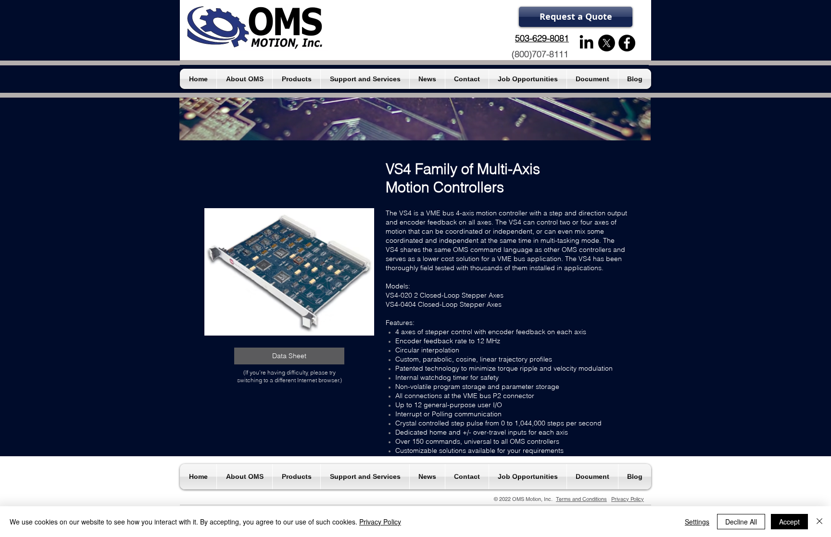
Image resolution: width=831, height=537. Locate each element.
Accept (789, 521)
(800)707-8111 (540, 54)
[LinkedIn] (586, 43)
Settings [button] (697, 521)
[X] (606, 43)
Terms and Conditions (581, 499)
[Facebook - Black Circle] (626, 43)
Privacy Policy (627, 499)
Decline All (741, 521)
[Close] (819, 521)
